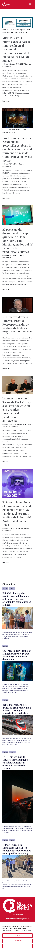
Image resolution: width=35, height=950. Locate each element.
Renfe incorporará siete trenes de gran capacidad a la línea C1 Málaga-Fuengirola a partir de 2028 (17, 709)
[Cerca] (33, 923)
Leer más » (6, 101)
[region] (17, 936)
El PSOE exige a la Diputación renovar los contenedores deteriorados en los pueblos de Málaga (16, 849)
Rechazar (17, 946)
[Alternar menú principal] (30, 4)
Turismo (12, 752)
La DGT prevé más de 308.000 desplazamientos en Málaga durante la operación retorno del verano (16, 762)
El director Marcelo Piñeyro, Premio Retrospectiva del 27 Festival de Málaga (15, 322)
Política (12, 588)
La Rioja (11, 528)
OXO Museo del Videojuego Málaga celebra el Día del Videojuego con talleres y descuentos (16, 655)
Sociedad (12, 332)
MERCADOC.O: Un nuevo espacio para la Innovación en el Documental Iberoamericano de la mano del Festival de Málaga (16, 49)
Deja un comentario (10, 426)
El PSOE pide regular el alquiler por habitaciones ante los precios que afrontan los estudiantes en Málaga (16, 599)
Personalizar (17, 941)
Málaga (11, 64)
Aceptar (17, 935)
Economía (12, 424)
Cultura (5, 64)
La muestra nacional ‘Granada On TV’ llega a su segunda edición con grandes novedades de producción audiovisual (16, 409)
